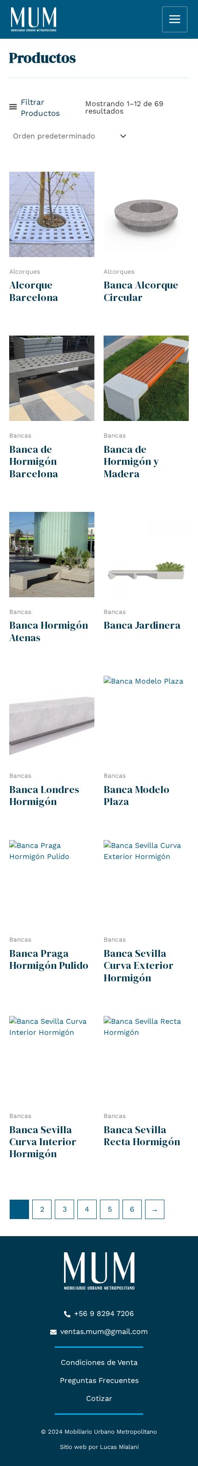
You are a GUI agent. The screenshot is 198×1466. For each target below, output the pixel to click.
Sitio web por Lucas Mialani (99, 1446)
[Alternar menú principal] (175, 19)
